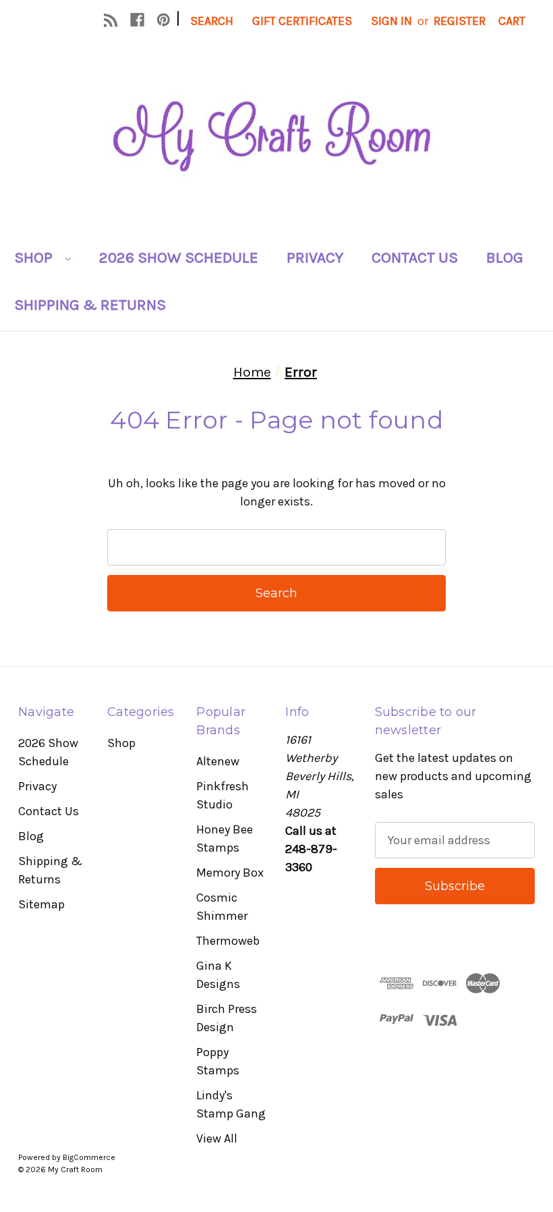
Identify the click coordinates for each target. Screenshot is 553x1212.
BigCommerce (89, 1157)
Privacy (315, 257)
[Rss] (111, 20)
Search (211, 20)
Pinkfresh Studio (222, 795)
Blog (504, 257)
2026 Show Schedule (178, 257)
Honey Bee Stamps (224, 838)
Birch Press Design (226, 1018)
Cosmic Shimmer (222, 906)
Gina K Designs (218, 974)
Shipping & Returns (90, 305)
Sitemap (41, 904)
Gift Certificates (302, 20)
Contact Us (415, 257)
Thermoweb (228, 940)
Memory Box (230, 872)
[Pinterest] (163, 20)
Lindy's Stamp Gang (231, 1104)
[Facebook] (137, 20)
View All (216, 1138)
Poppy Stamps (217, 1061)
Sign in (391, 20)
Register (460, 20)
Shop (35, 257)
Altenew (217, 761)
